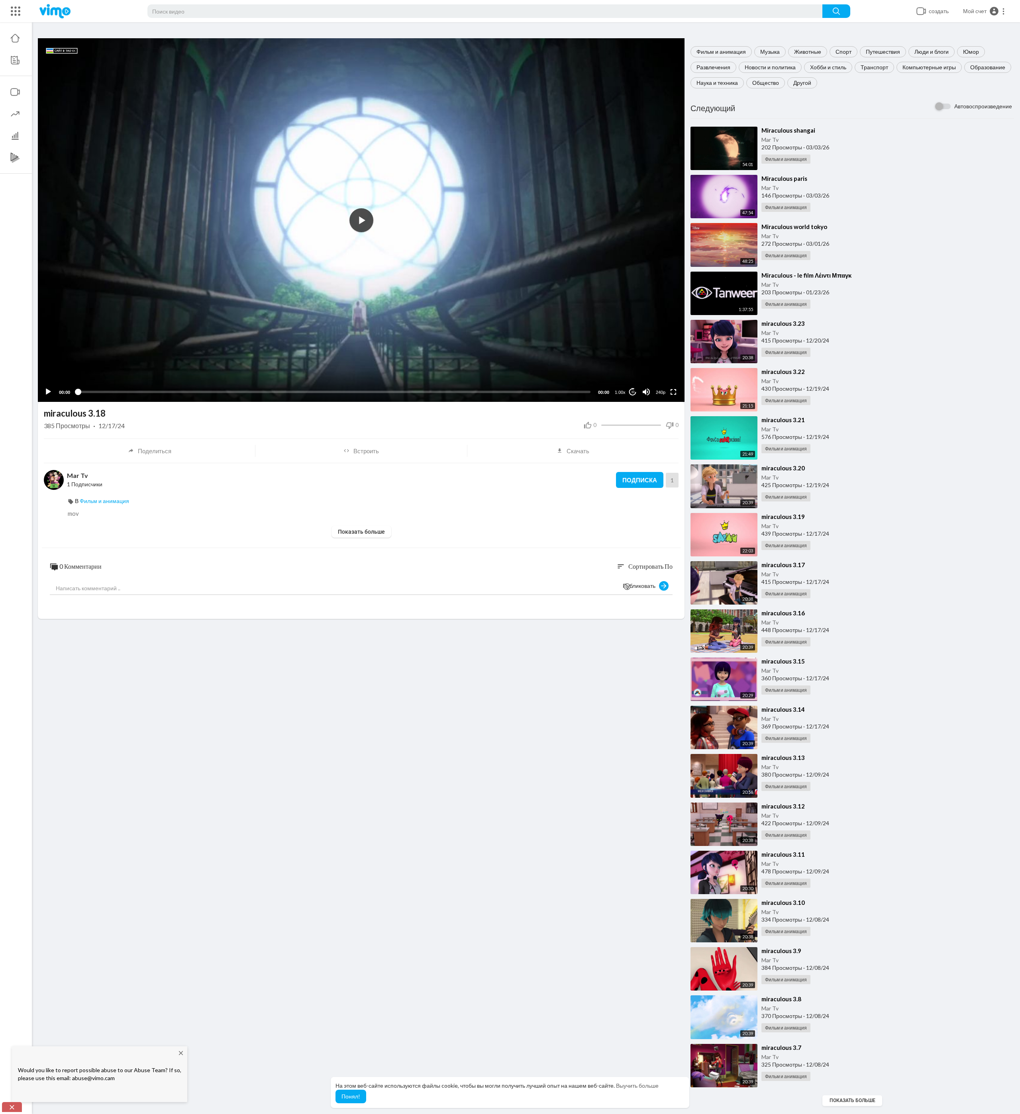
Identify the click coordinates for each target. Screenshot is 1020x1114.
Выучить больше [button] (637, 1085)
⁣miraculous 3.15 (783, 661)
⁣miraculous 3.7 (781, 1047)
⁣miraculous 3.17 (783, 564)
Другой (802, 82)
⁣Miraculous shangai (788, 130)
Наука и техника (717, 82)
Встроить (366, 450)
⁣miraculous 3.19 (783, 516)
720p (658, 372)
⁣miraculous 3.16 (783, 613)
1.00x (620, 392)
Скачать (578, 450)
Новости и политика (770, 67)
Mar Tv (770, 139)
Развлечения (713, 67)
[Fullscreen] (673, 392)
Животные (807, 51)
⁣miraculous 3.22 (783, 371)
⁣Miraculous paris (784, 178)
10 (632, 392)
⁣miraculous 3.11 (783, 854)
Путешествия (883, 51)
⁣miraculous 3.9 (781, 950)
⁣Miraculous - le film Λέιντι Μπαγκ (806, 275)
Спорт (843, 51)
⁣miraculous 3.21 (783, 419)
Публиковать (641, 585)
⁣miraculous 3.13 (783, 757)
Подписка (639, 480)
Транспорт (874, 67)
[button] (984, 11)
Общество (765, 82)
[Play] (48, 392)
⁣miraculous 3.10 (783, 902)
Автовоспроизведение (983, 106)
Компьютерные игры (929, 67)
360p (658, 360)
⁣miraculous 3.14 (783, 709)
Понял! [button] (350, 1096)
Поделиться (154, 450)
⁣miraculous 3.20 (783, 468)
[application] (361, 220)
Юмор (971, 51)
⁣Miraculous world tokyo (794, 226)
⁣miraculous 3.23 (783, 323)
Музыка (770, 51)
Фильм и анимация (721, 51)
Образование (987, 67)
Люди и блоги (931, 51)
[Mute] (646, 392)
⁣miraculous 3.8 (781, 998)
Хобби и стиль (828, 67)
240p (660, 392)
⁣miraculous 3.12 (783, 806)
